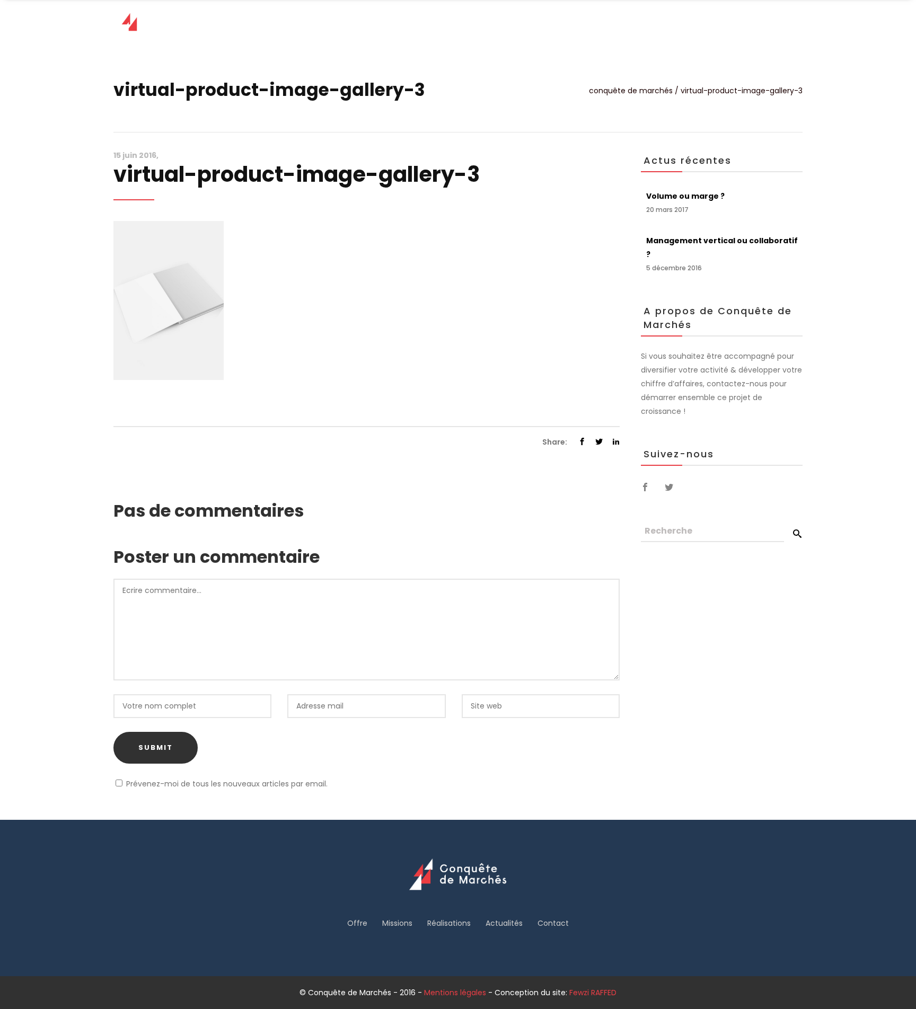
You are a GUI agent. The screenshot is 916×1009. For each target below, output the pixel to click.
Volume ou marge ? (685, 196)
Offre (357, 923)
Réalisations (449, 923)
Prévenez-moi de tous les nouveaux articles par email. (227, 783)
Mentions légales (455, 992)
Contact (553, 923)
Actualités (504, 923)
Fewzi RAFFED (592, 992)
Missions (397, 923)
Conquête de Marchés (631, 90)
